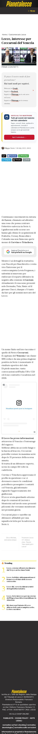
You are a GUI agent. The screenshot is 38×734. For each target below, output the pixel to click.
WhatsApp (24, 156)
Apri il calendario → (19, 137)
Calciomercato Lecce (17, 34)
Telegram (7, 160)
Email (27, 160)
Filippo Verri (9, 148)
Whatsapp (15, 94)
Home (4, 34)
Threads (18, 160)
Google (15, 88)
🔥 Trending (7, 563)
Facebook (14, 91)
